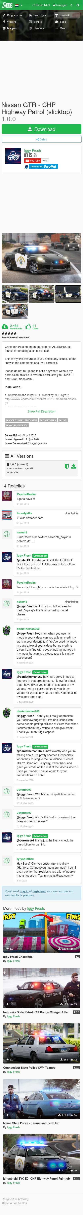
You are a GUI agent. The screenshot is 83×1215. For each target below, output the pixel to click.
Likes (35, 328)
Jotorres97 (24, 789)
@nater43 (23, 560)
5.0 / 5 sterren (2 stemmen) (16, 337)
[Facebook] (26, 155)
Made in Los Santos (14, 1203)
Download (44, 128)
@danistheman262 (29, 677)
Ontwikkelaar (40, 555)
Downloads (16, 328)
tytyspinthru (25, 859)
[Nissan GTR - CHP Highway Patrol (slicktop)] (41, 258)
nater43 (22, 532)
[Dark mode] (72, 5)
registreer (39, 891)
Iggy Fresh (32, 150)
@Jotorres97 (25, 840)
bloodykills (24, 513)
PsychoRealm (26, 494)
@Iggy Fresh (25, 606)
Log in (24, 891)
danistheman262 (28, 629)
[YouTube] (35, 155)
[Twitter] (31, 155)
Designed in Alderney (15, 1199)
